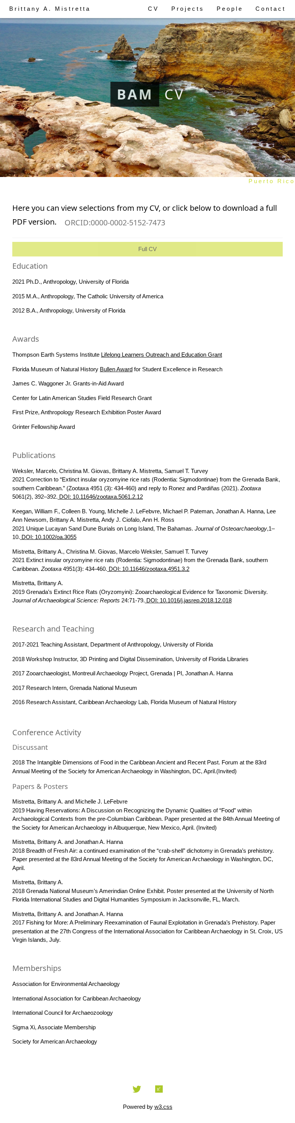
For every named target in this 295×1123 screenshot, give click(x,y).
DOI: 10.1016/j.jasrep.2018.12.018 (188, 600)
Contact (270, 8)
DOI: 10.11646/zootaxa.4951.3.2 (148, 569)
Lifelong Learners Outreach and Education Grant (161, 354)
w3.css (163, 1106)
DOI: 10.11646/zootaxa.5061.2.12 (100, 496)
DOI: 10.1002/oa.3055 (48, 537)
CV (153, 8)
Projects (187, 8)
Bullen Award (116, 369)
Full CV (147, 249)
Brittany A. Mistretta (50, 8)
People (230, 8)
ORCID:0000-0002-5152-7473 (115, 222)
